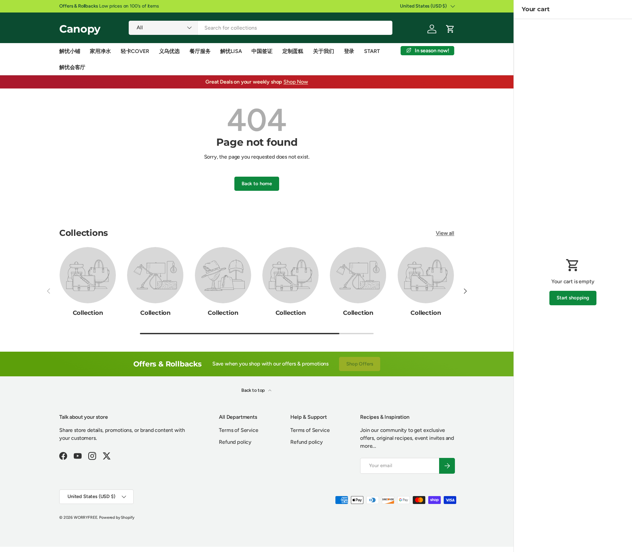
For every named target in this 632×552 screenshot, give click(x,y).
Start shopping (573, 298)
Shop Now (295, 82)
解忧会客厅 (72, 67)
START (372, 51)
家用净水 (100, 51)
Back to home (257, 184)
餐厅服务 (200, 51)
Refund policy (235, 442)
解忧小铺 (69, 51)
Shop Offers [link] (359, 364)
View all (445, 233)
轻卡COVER (135, 51)
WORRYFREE (85, 517)
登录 (349, 51)
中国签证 (261, 51)
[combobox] (260, 28)
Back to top (253, 390)
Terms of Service (238, 430)
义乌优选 (169, 51)
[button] (450, 29)
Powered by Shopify (116, 517)
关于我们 (323, 51)
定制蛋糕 (292, 51)
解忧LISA (231, 51)
